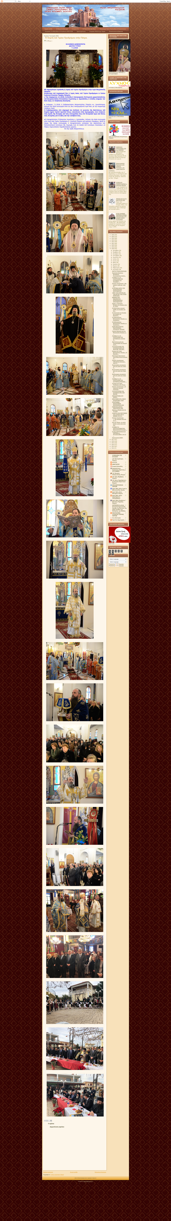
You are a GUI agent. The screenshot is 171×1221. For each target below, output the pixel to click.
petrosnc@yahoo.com (88, 1181)
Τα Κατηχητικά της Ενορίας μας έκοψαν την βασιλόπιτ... (119, 314)
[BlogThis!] (47, 1121)
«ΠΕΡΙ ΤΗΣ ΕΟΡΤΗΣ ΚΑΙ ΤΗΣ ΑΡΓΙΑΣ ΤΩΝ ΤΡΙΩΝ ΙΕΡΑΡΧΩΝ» (119, 294)
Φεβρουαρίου (116, 267)
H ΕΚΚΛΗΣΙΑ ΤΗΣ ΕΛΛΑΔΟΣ (117, 456)
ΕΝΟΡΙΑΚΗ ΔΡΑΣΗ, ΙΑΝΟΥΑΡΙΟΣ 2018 (117, 407)
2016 (113, 441)
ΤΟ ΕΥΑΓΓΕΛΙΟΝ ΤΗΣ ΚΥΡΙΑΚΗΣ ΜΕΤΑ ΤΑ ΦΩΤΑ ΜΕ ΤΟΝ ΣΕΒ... (118, 348)
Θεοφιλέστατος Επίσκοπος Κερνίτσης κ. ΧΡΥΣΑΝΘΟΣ (119, 470)
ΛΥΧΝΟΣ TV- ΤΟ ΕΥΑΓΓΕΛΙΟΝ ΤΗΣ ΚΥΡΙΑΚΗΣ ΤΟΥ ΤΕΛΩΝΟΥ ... (117, 280)
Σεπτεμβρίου (116, 255)
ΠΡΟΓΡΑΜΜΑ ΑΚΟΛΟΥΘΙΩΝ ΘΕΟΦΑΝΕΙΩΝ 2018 (118, 404)
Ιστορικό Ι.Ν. (75, 29)
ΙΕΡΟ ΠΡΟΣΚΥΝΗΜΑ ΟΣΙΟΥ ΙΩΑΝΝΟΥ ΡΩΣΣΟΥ (85, 1178)
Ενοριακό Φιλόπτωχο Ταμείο (97, 31)
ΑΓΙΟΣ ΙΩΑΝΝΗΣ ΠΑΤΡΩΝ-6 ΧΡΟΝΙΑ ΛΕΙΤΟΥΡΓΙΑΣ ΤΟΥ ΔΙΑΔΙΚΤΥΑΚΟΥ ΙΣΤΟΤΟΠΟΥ (121, 216)
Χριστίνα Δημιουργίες (118, 520)
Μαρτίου (115, 266)
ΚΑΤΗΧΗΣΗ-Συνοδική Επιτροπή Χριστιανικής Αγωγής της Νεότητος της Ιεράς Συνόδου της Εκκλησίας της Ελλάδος (119, 508)
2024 (113, 238)
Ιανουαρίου (116, 269)
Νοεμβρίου (116, 252)
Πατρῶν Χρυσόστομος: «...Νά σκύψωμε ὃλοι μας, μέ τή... (119, 419)
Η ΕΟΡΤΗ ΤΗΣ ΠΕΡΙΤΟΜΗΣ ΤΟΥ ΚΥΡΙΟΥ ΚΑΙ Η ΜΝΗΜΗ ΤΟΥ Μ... (119, 415)
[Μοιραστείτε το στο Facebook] (51, 1121)
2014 (113, 444)
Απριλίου (115, 264)
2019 (113, 247)
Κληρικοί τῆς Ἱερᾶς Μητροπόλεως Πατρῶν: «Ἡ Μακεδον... (119, 352)
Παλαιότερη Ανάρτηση (100, 1172)
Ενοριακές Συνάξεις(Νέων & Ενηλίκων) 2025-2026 (59, 31)
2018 (113, 248)
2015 (113, 443)
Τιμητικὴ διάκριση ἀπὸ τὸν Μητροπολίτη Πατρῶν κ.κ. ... (119, 333)
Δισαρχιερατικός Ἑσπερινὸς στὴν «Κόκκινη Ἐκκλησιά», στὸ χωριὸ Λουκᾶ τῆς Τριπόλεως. (117, 167)
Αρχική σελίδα (48, 29)
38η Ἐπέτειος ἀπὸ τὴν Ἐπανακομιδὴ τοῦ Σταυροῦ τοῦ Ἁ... (119, 343)
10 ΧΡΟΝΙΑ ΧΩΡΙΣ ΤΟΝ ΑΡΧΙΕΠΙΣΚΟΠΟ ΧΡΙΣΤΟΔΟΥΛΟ (118, 290)
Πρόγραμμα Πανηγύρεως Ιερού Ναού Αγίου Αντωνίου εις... (119, 357)
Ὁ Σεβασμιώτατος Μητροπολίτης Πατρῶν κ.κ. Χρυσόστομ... (119, 319)
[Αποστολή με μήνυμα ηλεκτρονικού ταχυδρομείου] (45, 1121)
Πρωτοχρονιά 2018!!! (117, 437)
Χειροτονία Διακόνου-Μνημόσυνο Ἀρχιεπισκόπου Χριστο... (119, 274)
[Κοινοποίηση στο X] (49, 1121)
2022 (113, 241)
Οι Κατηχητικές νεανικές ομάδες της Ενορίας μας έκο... (118, 309)
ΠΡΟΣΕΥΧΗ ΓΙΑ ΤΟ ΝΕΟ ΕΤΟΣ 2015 (121, 199)
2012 (113, 448)
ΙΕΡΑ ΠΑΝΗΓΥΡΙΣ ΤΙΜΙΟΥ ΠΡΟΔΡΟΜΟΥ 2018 (119, 399)
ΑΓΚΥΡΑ (114, 462)
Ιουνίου (115, 260)
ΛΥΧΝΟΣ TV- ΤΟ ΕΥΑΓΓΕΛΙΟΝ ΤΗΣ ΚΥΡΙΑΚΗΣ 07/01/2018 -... (119, 380)
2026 (113, 234)
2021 (113, 243)
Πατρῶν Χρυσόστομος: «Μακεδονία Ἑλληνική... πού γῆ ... (119, 362)
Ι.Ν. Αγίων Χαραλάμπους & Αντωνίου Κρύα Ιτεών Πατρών (119, 482)
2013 (113, 446)
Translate (121, 564)
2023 (113, 240)
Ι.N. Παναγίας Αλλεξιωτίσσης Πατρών (118, 474)
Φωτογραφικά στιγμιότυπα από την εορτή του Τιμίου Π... (119, 366)
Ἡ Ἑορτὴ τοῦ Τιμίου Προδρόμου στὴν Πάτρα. (66, 38)
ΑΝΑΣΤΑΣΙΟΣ (116, 464)
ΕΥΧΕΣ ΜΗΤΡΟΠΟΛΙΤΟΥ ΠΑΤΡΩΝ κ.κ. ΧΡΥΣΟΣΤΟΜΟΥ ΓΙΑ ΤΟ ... (119, 434)
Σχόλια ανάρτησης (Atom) (57, 1174)
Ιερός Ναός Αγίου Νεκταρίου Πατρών (117, 492)
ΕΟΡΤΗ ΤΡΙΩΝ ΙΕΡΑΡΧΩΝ (119, 271)
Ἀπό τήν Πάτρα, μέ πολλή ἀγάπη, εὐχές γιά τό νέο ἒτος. (119, 424)
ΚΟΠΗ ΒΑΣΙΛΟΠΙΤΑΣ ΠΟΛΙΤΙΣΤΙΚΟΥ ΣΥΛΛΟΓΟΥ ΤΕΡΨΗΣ (118, 328)
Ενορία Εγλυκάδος (117, 466)
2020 (113, 245)
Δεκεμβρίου (116, 250)
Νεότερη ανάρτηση (48, 1172)
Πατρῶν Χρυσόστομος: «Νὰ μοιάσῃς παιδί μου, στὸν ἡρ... (119, 285)
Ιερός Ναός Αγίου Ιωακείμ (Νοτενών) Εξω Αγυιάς (119, 489)
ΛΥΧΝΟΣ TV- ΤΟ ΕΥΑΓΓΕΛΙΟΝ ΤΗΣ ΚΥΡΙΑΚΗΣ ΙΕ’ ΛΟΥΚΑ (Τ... (118, 338)
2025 (113, 236)
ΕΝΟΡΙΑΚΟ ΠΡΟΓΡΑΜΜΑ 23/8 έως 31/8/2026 (121, 148)
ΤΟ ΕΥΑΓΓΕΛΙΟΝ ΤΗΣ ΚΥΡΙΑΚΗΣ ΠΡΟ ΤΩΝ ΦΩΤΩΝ (118, 393)
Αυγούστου (116, 257)
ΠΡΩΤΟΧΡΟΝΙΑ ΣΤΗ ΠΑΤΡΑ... (117, 396)
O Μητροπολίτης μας (62, 29)
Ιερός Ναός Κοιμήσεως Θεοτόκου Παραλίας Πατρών (118, 502)
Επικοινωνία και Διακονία (116, 31)
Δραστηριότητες (81, 31)
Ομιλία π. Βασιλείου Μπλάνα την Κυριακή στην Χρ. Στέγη (119, 305)
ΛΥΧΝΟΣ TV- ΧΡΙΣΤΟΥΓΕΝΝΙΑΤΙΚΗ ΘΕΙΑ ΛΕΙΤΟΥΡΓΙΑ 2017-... (119, 428)
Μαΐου (114, 262)
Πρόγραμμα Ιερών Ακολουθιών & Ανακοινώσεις (113, 29)
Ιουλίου (115, 259)
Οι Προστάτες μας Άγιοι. (89, 29)
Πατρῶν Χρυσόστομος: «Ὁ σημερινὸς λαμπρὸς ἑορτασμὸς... (119, 388)
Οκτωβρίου (116, 254)
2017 (113, 439)
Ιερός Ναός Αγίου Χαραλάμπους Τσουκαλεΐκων (117, 497)
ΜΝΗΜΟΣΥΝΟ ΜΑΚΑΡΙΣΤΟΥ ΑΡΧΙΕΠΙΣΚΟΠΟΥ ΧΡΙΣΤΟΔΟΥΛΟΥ (117, 299)
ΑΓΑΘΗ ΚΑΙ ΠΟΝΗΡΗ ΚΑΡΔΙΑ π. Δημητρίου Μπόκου (121, 184)
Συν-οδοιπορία (116, 518)
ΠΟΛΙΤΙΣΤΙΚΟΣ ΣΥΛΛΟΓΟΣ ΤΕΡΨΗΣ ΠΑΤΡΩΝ (118, 514)
